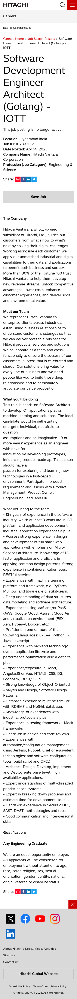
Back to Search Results (17, 27)
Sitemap (9, 955)
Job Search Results (41, 39)
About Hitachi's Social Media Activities (29, 948)
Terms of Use (40, 986)
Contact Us (11, 962)
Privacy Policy (58, 986)
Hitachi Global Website (38, 974)
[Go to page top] (72, 904)
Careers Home (13, 39)
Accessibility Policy (19, 986)
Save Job (38, 197)
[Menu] (72, 5)
